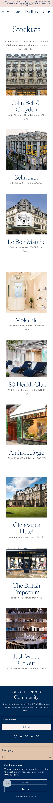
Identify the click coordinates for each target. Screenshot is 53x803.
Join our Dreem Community (26, 695)
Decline (25, 789)
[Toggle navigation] (3, 12)
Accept (25, 782)
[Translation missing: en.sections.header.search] (8, 12)
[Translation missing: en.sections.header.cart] (48, 12)
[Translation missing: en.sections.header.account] (43, 12)
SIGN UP (26, 727)
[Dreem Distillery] (26, 12)
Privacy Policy (11, 774)
